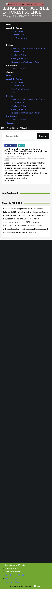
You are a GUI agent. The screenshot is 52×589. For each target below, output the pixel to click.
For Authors (11, 65)
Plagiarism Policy (18, 55)
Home (8, 24)
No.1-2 (41, 158)
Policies (9, 45)
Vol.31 (36, 158)
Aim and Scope (17, 31)
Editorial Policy (17, 52)
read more (9, 180)
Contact (10, 72)
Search (43, 136)
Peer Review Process (20, 38)
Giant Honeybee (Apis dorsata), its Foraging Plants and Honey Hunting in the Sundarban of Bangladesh (25, 151)
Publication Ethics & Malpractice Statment (29, 48)
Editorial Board (17, 35)
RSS (13, 41)
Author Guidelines (19, 68)
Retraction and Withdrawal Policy (25, 62)
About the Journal (14, 28)
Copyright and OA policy (21, 58)
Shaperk (38, 586)
